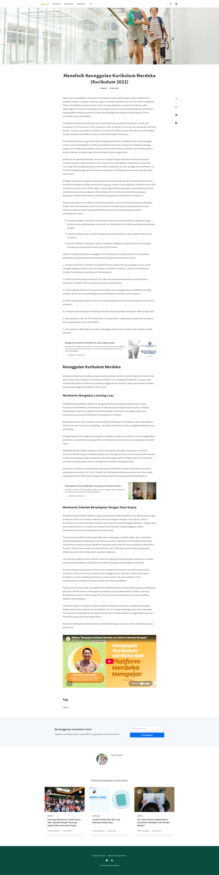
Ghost (124, 856)
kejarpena (68, 3)
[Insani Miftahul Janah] (49, 792)
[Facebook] (176, 123)
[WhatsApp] (176, 107)
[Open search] (170, 4)
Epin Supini (117, 754)
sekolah (50, 816)
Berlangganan (147, 735)
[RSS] (112, 860)
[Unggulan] (80, 791)
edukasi (103, 88)
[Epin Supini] (102, 759)
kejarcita (81, 3)
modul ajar (96, 816)
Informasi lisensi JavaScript (109, 865)
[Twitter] (176, 115)
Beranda (56, 3)
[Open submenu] (91, 4)
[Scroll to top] (176, 99)
